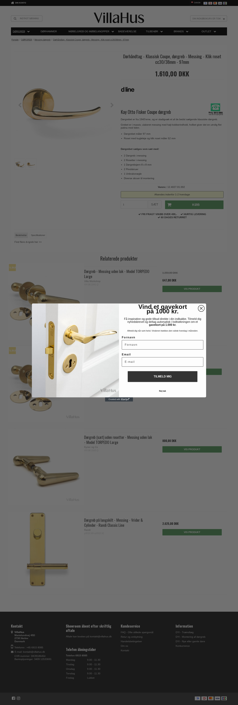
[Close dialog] (201, 308)
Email (126, 354)
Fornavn (128, 337)
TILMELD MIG (163, 376)
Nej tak (162, 391)
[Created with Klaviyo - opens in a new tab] (119, 399)
